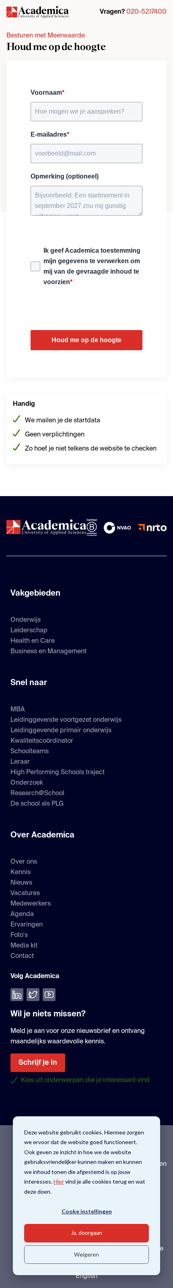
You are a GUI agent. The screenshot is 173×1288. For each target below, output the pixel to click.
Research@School (37, 793)
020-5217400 (146, 12)
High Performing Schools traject (57, 772)
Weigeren (86, 1254)
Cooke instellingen (87, 1211)
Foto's (19, 935)
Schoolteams (29, 751)
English (86, 1276)
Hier (59, 1181)
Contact (22, 956)
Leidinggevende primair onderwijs (60, 730)
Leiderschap (28, 630)
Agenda (22, 914)
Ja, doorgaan (86, 1232)
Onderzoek (26, 783)
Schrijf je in (38, 1062)
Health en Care (32, 641)
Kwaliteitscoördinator (41, 741)
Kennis (20, 872)
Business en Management (48, 651)
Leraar (20, 762)
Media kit (23, 946)
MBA (17, 709)
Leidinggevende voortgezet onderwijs (66, 720)
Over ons (23, 862)
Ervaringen (26, 925)
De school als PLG (37, 804)
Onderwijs (25, 620)
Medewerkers (30, 904)
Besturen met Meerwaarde (45, 36)
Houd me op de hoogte (86, 340)
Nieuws (21, 883)
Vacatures (25, 893)
